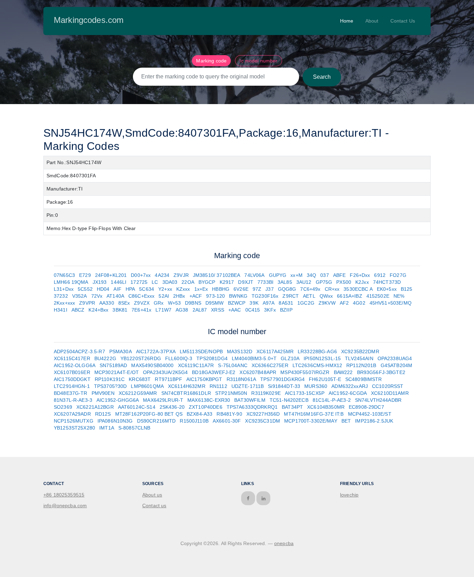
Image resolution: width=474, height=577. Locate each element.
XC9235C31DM (262, 421)
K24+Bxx (98, 310)
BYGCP (206, 282)
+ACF (195, 296)
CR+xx (332, 289)
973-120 (215, 296)
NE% (398, 296)
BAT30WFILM (249, 400)
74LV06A (254, 275)
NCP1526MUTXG (73, 421)
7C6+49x (310, 289)
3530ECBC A (358, 289)
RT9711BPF (168, 379)
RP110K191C (110, 379)
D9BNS (193, 303)
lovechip (349, 495)
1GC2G (305, 303)
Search (322, 77)
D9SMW (214, 303)
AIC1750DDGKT (72, 379)
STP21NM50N (231, 393)
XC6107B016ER (72, 372)
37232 (61, 296)
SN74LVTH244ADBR (378, 400)
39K (253, 303)
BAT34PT (292, 407)
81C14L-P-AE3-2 (332, 400)
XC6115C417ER (72, 358)
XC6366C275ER (270, 365)
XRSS (217, 310)
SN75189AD (113, 365)
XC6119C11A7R (196, 365)
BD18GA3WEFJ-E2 (213, 372)
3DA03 (170, 282)
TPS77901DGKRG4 (282, 379)
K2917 (227, 282)
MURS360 (315, 386)
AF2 (344, 303)
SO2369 (63, 407)
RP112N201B (361, 365)
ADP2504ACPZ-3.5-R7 (79, 351)
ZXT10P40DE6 (205, 407)
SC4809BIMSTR (363, 379)
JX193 (100, 282)
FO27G (398, 275)
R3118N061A (241, 379)
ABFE (339, 275)
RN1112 (218, 386)
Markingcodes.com (89, 20)
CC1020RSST (388, 386)
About (372, 21)
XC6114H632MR (186, 386)
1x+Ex (201, 289)
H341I (60, 310)
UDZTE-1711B (247, 386)
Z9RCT (290, 296)
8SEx (124, 303)
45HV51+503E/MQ (391, 303)
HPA (130, 289)
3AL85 (285, 282)
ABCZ (78, 310)
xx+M (296, 275)
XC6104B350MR (326, 407)
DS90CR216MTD (156, 421)
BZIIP (286, 310)
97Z (257, 289)
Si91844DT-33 (284, 386)
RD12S (103, 414)
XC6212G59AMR (138, 393)
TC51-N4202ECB (289, 400)
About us (152, 495)
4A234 (162, 275)
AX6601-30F (227, 421)
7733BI (265, 282)
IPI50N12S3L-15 (322, 358)
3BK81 (119, 310)
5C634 (146, 289)
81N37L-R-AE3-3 (73, 400)
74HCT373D (387, 282)
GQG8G (287, 289)
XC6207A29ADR (72, 414)
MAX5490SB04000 (152, 365)
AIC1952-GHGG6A (117, 400)
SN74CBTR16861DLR (186, 393)
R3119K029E (266, 393)
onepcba (284, 543)
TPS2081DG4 (212, 358)
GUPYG (278, 275)
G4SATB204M (397, 365)
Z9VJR (181, 275)
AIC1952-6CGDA (348, 393)
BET (346, 421)
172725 (138, 282)
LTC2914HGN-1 (72, 386)
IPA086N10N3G (115, 421)
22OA (187, 282)
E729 (85, 275)
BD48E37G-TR (70, 393)
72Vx (97, 296)
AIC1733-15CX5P (304, 393)
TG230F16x (265, 296)
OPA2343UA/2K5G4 (165, 372)
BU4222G (105, 358)
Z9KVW (327, 303)
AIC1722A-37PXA (156, 351)
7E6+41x (141, 310)
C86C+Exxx (141, 296)
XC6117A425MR (275, 351)
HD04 (103, 289)
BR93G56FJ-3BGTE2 (381, 372)
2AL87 (200, 310)
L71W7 (163, 310)
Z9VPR (87, 303)
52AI (164, 296)
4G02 (359, 303)
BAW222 (343, 372)
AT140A (115, 296)
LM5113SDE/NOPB (201, 351)
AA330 (106, 303)
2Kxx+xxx (64, 303)
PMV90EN (103, 393)
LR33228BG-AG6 (317, 351)
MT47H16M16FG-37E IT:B (314, 414)
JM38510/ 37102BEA (216, 275)
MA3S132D (239, 351)
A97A (269, 303)
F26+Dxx (360, 275)
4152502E (377, 296)
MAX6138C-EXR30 (208, 400)
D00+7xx (141, 275)
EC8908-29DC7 (366, 407)
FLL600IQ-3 (179, 358)
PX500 (343, 282)
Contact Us (402, 21)
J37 (269, 289)
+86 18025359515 (63, 495)
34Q (311, 275)
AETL (309, 296)
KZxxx (183, 289)
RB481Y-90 (229, 414)
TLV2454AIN (359, 358)
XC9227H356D (263, 414)
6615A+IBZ (349, 296)
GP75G (324, 282)
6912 (380, 275)
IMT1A (106, 428)
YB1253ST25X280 (74, 428)
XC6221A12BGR (95, 407)
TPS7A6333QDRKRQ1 (252, 407)
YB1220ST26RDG (140, 358)
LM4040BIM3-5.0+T (254, 358)
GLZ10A (290, 358)
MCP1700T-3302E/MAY (310, 421)
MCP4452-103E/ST (369, 414)
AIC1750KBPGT (204, 379)
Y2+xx (165, 289)
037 (324, 275)
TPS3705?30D (110, 386)
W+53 (174, 303)
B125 (407, 289)
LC (155, 282)
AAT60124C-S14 (136, 407)
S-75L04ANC (232, 365)
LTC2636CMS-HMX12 (317, 365)
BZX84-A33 (199, 414)
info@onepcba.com (65, 505)
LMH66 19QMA (71, 282)
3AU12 (304, 282)
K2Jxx (362, 282)
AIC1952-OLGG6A (74, 365)
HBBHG (220, 289)
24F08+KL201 (111, 275)
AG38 (182, 310)
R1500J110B (194, 421)
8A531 (286, 303)
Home (347, 21)
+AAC (234, 310)
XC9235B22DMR (360, 351)
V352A (79, 296)
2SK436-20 (172, 407)
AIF (117, 289)
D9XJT (245, 282)
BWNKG (238, 296)
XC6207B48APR (257, 372)
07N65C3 (64, 275)
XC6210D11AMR (390, 393)
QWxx (326, 296)
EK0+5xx (387, 289)
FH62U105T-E (325, 379)
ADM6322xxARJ (349, 386)
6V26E (241, 289)
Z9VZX (142, 303)
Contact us (154, 505)
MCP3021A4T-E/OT (116, 372)
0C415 (252, 310)
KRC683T (140, 379)
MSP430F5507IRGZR (304, 372)
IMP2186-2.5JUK (374, 421)
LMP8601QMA (147, 386)
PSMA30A (120, 351)
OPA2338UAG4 (395, 358)
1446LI (118, 282)
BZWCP (237, 303)
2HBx (179, 296)
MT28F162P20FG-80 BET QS (149, 414)
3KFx (270, 310)
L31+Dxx (64, 289)
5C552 (85, 289)
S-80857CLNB (134, 428)
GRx (158, 303)
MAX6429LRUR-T (163, 400)
